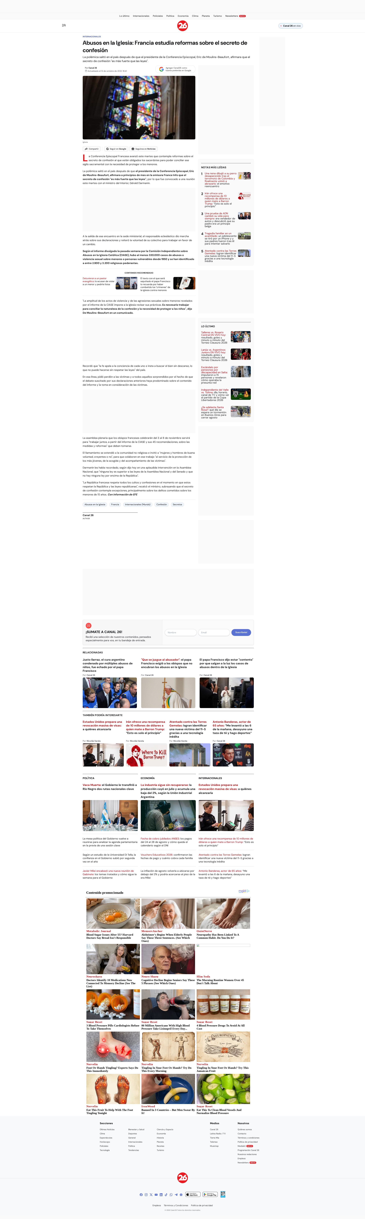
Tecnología (105, 1150)
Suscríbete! (241, 632)
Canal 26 (93, 68)
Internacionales (92, 36)
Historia (160, 1137)
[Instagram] (146, 1194)
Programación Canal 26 (248, 1150)
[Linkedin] (161, 1194)
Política (88, 778)
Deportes (132, 1133)
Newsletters (246, 1162)
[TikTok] (166, 1194)
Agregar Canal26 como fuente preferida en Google (178, 69)
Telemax (214, 1142)
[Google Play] (210, 1195)
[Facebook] (141, 1194)
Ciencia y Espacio (165, 1129)
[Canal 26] (182, 1178)
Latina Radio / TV (218, 1133)
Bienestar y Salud (136, 1129)
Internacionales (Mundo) (137, 504)
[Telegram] (176, 1194)
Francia (115, 504)
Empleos (242, 1158)
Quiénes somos (245, 1129)
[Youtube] (156, 1194)
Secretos (177, 504)
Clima (102, 1133)
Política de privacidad (248, 1142)
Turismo (160, 1150)
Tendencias (133, 1150)
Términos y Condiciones (176, 1205)
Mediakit (245, 1146)
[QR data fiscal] (223, 1196)
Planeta (160, 1142)
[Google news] (181, 1194)
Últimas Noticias (107, 1129)
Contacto (242, 1133)
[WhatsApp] (171, 1194)
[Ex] (151, 1194)
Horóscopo (105, 1142)
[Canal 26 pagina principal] (182, 30)
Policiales (104, 1146)
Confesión (161, 504)
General (132, 1137)
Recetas (160, 1146)
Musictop (214, 1146)
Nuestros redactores (247, 1154)
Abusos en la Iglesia (95, 504)
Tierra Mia (214, 1137)
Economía (148, 778)
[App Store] (192, 1195)
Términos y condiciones (248, 1137)
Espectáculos (106, 1137)
